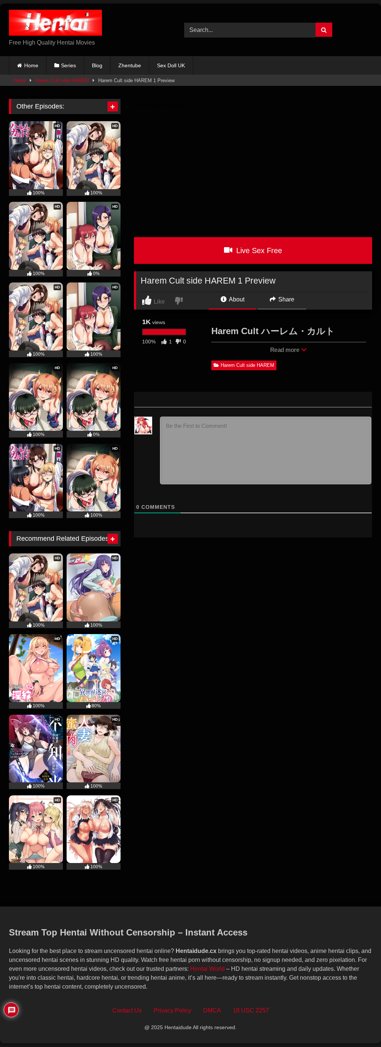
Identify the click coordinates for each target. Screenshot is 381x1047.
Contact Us (127, 1010)
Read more (285, 350)
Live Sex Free (258, 250)
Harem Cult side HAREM (62, 80)
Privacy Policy (172, 1010)
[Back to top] (358, 1025)
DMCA (212, 1010)
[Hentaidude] (85, 24)
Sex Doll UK (171, 65)
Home (31, 65)
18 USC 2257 (251, 1010)
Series (68, 65)
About (236, 299)
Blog (97, 65)
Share (285, 299)
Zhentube (129, 65)
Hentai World (207, 969)
